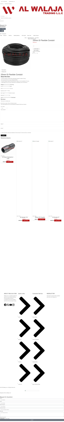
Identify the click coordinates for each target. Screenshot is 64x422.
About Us (1, 3)
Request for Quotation (3, 26)
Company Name (2, 407)
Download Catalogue (8, 3)
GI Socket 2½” (24, 217)
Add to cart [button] (10, 161)
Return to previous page (32, 38)
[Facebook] (33, 53)
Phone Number (2, 404)
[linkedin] (36, 53)
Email (2, 128)
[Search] (2, 21)
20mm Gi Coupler (40, 217)
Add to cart (36, 48)
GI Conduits (37, 37)
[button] (3, 29)
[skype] (37, 53)
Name (2, 123)
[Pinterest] (34, 53)
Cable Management (31, 37)
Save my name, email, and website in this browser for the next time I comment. (16, 132)
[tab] (4, 69)
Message (1, 411)
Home (26, 37)
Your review (3, 109)
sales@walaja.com (12, 1)
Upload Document (3, 417)
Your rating (3, 106)
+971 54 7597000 (4, 1)
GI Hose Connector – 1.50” (8, 157)
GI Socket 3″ (55, 217)
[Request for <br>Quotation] (1, 23)
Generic (8, 160)
